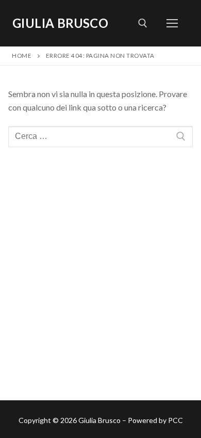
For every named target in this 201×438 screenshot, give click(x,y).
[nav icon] (172, 23)
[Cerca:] (100, 137)
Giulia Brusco (60, 22)
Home (21, 55)
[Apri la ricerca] (142, 23)
